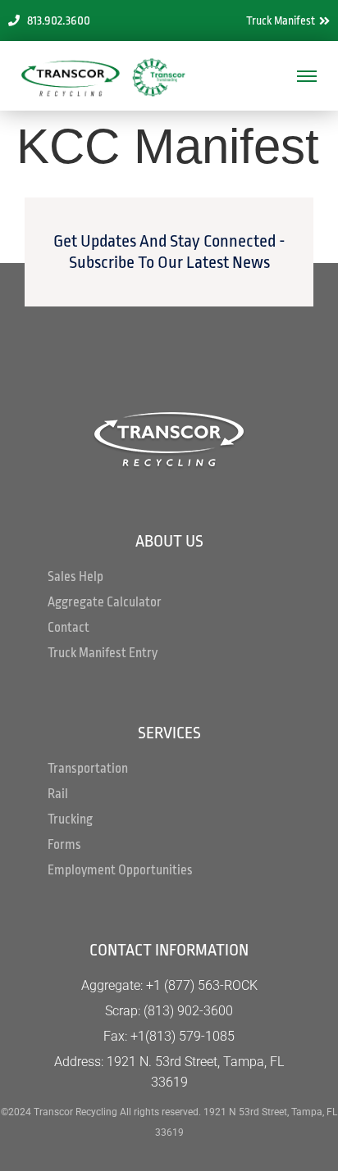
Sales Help (75, 577)
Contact (68, 627)
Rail (58, 794)
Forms (64, 844)
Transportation (88, 768)
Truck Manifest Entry (103, 653)
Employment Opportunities (120, 870)
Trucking (70, 819)
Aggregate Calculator (105, 602)
